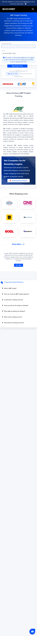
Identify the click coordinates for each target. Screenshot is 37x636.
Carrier (4, 51)
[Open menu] (33, 9)
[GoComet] (8, 9)
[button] (32, 631)
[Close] (25, 4)
